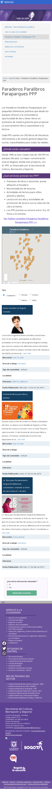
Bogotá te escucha (15, 622)
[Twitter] (4, 648)
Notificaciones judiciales (13, 735)
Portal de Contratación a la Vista (20, 668)
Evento (35, 295)
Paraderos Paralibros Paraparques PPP (20, 37)
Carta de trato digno (15, 620)
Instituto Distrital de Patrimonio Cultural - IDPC (25, 691)
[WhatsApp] (4, 653)
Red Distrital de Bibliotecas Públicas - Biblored (25, 698)
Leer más (27, 353)
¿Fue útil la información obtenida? (22, 581)
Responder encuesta (22, 593)
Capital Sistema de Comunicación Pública (23, 695)
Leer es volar (18, 357)
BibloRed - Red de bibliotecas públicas (19, 27)
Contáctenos (13, 643)
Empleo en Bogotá (15, 640)
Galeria (24, 300)
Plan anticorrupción (15, 629)
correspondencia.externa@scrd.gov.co (27, 728)
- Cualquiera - (10, 295)
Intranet (12, 782)
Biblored (23, 381)
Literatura (22, 363)
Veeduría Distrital (14, 666)
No (10, 587)
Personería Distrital (15, 656)
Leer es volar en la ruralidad (15, 32)
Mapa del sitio (38, 782)
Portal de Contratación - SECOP (19, 670)
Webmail (5, 782)
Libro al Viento (10, 51)
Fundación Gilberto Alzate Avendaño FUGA (24, 693)
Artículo (24, 295)
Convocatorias (19, 537)
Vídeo (34, 300)
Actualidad (9, 56)
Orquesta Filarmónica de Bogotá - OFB (22, 689)
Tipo (4, 290)
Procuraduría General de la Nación (21, 659)
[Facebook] (4, 643)
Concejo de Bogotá (15, 663)
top (3, 602)
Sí (10, 584)
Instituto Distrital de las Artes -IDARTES (22, 686)
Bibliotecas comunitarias (14, 47)
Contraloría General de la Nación (20, 661)
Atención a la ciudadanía (17, 618)
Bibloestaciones (11, 42)
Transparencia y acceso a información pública (25, 627)
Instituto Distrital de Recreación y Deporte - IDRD (26, 684)
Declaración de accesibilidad (38, 784)
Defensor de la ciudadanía (18, 625)
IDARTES (15, 381)
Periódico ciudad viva (24, 782)
